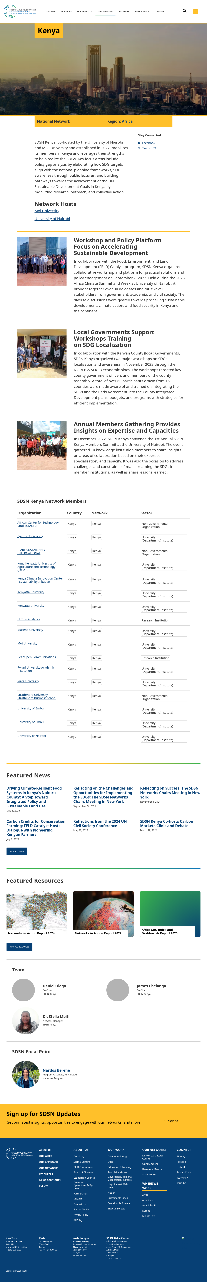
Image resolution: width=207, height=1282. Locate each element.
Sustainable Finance (119, 1203)
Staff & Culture (81, 1161)
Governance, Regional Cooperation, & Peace (120, 1178)
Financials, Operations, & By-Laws (83, 1185)
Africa (127, 121)
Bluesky (181, 1156)
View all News (17, 851)
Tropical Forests (116, 1208)
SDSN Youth (149, 1174)
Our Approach (84, 11)
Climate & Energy (117, 1156)
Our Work (66, 11)
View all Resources (19, 947)
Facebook (182, 1161)
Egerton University (30, 536)
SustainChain (184, 1172)
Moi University (47, 210)
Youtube (181, 1182)
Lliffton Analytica (28, 619)
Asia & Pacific (149, 1205)
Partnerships (80, 1193)
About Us (51, 11)
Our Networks (105, 11)
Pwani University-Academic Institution (35, 669)
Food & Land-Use (117, 1172)
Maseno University (30, 630)
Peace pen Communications (36, 657)
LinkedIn (181, 1167)
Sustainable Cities (118, 1197)
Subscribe (171, 1121)
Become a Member (152, 1169)
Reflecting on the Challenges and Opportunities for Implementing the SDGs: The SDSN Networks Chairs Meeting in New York (103, 795)
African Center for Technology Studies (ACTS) (38, 524)
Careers (77, 1198)
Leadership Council (84, 1177)
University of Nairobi (52, 218)
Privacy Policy (80, 1214)
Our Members (150, 1163)
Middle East (148, 1215)
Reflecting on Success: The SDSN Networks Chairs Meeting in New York (170, 793)
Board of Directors (83, 1172)
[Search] (184, 12)
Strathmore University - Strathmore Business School (36, 696)
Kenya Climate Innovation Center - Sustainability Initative (40, 580)
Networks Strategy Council (152, 1157)
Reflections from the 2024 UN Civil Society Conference (100, 823)
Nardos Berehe (56, 1070)
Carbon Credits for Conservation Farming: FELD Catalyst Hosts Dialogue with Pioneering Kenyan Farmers (36, 828)
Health (111, 1192)
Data (110, 1161)
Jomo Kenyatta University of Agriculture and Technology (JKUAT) (36, 566)
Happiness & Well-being (118, 1186)
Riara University (28, 681)
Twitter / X (182, 1177)
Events (160, 11)
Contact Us (79, 1204)
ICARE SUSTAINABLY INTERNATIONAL (31, 551)
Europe (146, 1210)
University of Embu (30, 708)
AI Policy (78, 1220)
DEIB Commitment (83, 1167)
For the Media (81, 1209)
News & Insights (143, 11)
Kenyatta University (30, 592)
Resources (124, 11)
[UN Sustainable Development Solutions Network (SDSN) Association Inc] (191, 1243)
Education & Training (119, 1167)
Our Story (78, 1156)
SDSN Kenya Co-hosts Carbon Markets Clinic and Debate (166, 823)
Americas (147, 1200)
